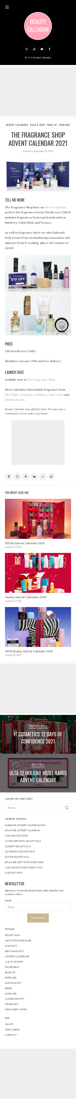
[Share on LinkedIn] (34, 476)
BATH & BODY (13, 982)
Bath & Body (38, 125)
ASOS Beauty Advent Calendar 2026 (29, 651)
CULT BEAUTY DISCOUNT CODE (23, 867)
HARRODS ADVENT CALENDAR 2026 (25, 825)
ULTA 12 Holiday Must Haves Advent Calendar (38, 776)
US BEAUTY (11, 1004)
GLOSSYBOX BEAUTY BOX (20, 851)
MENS (8, 988)
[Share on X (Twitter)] (17, 476)
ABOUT (9, 1024)
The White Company (18, 394)
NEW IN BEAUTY (14, 951)
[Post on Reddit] (43, 476)
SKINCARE (11, 977)
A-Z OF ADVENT (14, 961)
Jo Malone (40, 394)
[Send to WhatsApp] (51, 476)
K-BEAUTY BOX (13, 872)
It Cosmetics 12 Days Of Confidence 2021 (38, 737)
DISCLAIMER (12, 1029)
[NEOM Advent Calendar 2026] (38, 519)
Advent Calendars (17, 125)
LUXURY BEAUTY (14, 998)
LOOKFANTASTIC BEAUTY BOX (23, 841)
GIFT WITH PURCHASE (18, 940)
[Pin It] (26, 476)
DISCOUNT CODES (16, 1009)
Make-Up (52, 125)
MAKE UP (10, 972)
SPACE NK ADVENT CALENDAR (22, 830)
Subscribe (38, 917)
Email (8, 900)
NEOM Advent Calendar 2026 (25, 543)
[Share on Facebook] (9, 476)
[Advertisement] (38, 91)
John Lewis (56, 394)
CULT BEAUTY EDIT (16, 835)
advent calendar (55, 207)
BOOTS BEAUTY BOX (17, 856)
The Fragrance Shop (41, 379)
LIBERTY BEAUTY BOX (18, 846)
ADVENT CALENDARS (17, 956)
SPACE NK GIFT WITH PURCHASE (24, 862)
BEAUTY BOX (12, 935)
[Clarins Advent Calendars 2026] (38, 573)
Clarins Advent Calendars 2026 (25, 597)
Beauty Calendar (42, 57)
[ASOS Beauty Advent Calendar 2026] (38, 627)
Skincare (64, 125)
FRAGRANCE (12, 967)
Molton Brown (15, 399)
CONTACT (11, 1034)
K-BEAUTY (11, 945)
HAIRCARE (11, 993)
